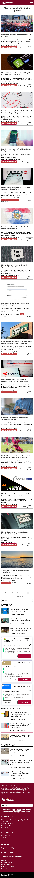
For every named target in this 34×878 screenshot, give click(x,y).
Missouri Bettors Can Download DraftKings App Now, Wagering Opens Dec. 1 (16, 74)
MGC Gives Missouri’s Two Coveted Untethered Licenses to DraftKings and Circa (16, 495)
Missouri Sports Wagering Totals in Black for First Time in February (21, 620)
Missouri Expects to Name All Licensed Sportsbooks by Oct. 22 (13, 266)
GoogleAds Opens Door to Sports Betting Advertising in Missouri (14, 418)
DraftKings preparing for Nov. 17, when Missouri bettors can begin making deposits (16, 112)
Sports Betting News (9, 47)
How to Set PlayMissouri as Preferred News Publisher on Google (15, 304)
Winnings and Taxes (7, 850)
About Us (4, 860)
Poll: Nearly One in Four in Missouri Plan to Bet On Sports (16, 35)
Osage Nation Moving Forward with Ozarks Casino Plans (15, 571)
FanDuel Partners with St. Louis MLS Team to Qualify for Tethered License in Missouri (15, 457)
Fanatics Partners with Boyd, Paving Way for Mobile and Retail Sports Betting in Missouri (15, 380)
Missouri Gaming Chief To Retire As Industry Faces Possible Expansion (20, 751)
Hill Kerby (12, 756)
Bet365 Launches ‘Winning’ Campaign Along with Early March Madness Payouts (21, 714)
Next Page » (19, 596)
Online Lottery (5, 840)
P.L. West (20, 47)
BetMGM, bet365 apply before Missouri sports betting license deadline (16, 150)
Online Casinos (5, 836)
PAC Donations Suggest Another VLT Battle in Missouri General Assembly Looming (20, 773)
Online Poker (4, 838)
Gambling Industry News (10, 200)
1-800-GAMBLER (21, 809)
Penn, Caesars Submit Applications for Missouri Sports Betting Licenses (16, 228)
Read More (29, 47)
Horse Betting (5, 828)
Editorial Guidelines (6, 862)
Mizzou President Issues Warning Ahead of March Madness (20, 629)
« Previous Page (10, 593)
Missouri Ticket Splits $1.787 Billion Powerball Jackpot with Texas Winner (15, 188)
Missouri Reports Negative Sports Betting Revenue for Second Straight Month (21, 725)
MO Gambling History (7, 852)
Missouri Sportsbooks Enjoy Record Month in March (19, 610)
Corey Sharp (21, 85)
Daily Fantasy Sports (7, 826)
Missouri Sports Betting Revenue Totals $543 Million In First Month (21, 736)
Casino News (6, 583)
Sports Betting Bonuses (7, 823)
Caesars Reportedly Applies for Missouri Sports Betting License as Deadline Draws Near (16, 342)
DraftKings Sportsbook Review (12, 645)
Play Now (24, 656)
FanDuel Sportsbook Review (11, 691)
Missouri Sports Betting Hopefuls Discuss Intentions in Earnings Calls (14, 533)
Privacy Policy (5, 869)
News (22, 314)
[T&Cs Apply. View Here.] (29, 644)
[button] (31, 2)
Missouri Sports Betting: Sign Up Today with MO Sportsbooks (14, 820)
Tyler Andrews (22, 506)
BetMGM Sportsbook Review (11, 667)
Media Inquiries (5, 864)
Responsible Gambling (7, 848)
